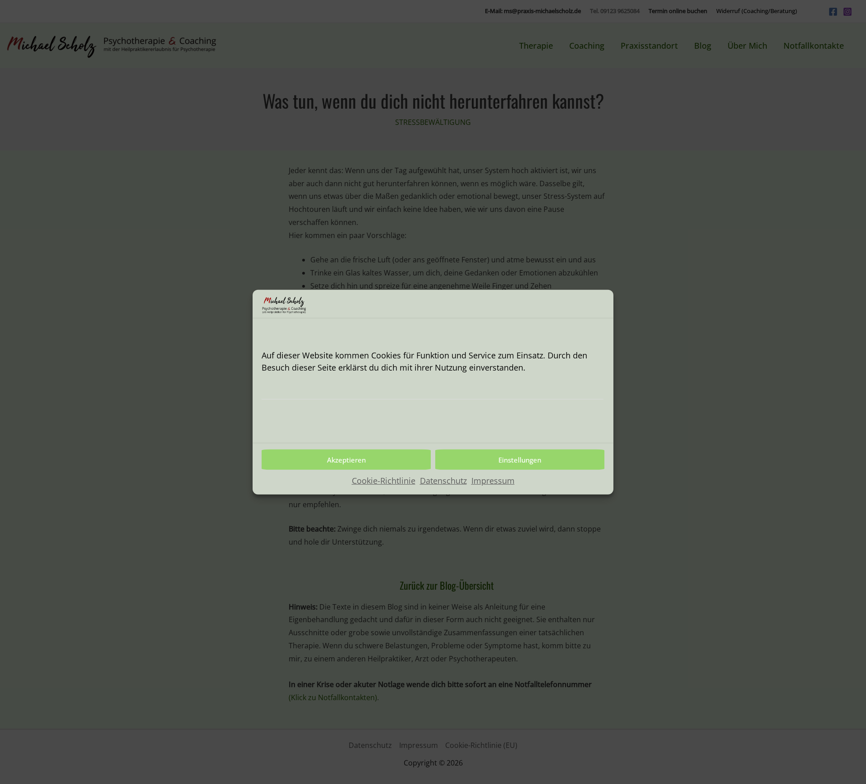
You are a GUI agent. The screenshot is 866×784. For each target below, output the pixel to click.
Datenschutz (443, 480)
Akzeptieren (346, 459)
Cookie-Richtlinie (383, 480)
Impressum (493, 480)
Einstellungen (519, 459)
